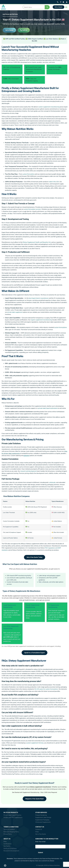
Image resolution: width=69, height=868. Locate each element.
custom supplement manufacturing (48, 107)
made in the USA (54, 182)
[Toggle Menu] (65, 7)
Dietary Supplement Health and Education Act (37, 242)
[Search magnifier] (47, 7)
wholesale (52, 482)
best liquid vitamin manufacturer (39, 298)
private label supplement (15, 312)
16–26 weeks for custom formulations (46, 689)
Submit (40, 852)
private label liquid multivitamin (48, 408)
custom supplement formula (35, 743)
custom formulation (28, 174)
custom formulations (60, 327)
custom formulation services (32, 209)
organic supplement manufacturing (41, 320)
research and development (28, 471)
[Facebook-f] (5, 865)
